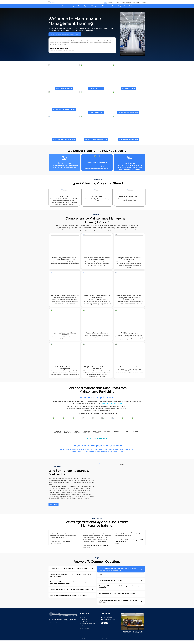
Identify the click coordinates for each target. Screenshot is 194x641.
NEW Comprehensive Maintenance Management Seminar (97, 259)
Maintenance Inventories (129, 367)
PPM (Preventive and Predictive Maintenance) (129, 259)
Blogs (137, 2)
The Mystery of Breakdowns (57, 432)
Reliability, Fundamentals (87, 432)
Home (105, 2)
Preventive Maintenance (67, 432)
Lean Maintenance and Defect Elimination (65, 334)
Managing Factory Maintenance (97, 333)
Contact (143, 2)
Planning (116, 431)
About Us (111, 2)
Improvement (136, 431)
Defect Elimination (77, 432)
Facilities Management (129, 333)
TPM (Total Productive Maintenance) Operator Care (97, 368)
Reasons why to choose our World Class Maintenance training (64, 259)
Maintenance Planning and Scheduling (65, 295)
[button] (72, 568)
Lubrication (107, 431)
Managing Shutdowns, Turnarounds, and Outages (97, 296)
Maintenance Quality (97, 432)
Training (117, 2)
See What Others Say (128, 2)
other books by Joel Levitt (97, 438)
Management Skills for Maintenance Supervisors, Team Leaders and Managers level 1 (129, 297)
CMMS (126, 431)
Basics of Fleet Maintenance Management (65, 368)
